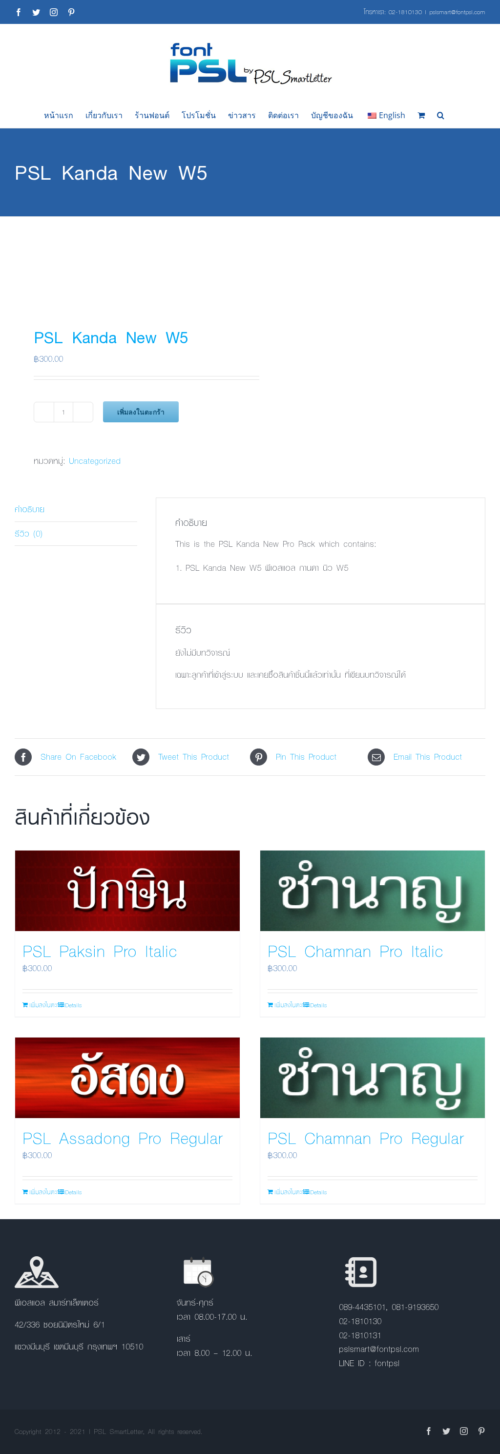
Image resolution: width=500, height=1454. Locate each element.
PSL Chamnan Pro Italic (355, 950)
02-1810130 (405, 12)
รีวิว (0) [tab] (28, 533)
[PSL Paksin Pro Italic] (127, 891)
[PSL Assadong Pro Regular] (127, 1078)
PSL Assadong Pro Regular (122, 1137)
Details (73, 1005)
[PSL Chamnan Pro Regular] (372, 1078)
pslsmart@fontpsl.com (457, 12)
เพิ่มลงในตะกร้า (141, 411)
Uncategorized (95, 460)
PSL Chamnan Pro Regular (366, 1137)
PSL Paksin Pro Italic (99, 950)
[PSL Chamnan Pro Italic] (372, 891)
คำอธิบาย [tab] (29, 509)
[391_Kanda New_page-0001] (128, 262)
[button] (440, 115)
